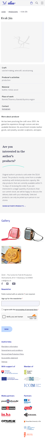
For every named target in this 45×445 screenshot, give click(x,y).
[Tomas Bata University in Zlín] (34, 421)
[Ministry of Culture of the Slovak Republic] (11, 372)
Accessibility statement (9, 358)
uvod (3, 11)
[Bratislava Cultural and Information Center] (34, 434)
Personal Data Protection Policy (12, 354)
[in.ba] (11, 414)
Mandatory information (9, 346)
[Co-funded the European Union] (11, 378)
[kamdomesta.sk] (11, 408)
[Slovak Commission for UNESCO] (34, 401)
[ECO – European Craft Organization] (34, 378)
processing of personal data (26, 309)
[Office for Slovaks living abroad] (34, 428)
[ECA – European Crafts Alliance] (34, 372)
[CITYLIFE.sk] (11, 421)
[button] (42, 3)
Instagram (6, 109)
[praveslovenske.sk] (11, 401)
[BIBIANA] (34, 414)
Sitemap (4, 361)
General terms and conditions (12, 350)
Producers (13, 11)
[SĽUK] (34, 408)
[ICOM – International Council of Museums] (34, 385)
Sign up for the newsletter (12, 298)
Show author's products (13, 206)
